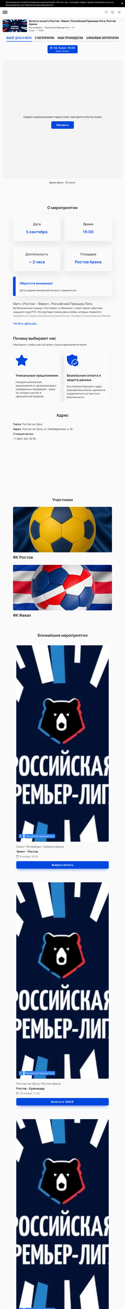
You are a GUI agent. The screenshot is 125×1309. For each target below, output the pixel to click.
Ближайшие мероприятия (102, 37)
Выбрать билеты (62, 865)
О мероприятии (44, 37)
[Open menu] (5, 12)
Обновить (62, 125)
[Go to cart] (119, 12)
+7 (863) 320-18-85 (24, 439)
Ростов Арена (35, 27)
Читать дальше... (25, 323)
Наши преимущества (70, 37)
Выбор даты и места (19, 37)
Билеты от (62, 1102)
